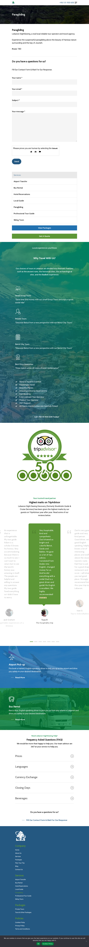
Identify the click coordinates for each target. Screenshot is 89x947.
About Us (18, 853)
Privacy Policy (20, 926)
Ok (38, 944)
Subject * (16, 100)
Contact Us (19, 869)
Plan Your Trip (20, 863)
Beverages (21, 798)
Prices (18, 756)
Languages (21, 766)
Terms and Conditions (22, 929)
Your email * (17, 89)
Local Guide (19, 200)
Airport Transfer (20, 181)
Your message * (18, 111)
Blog (16, 866)
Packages (18, 860)
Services (18, 856)
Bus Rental (18, 188)
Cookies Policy (20, 922)
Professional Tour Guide (24, 213)
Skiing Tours (19, 220)
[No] (86, 941)
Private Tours (19, 909)
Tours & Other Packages (23, 912)
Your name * (17, 78)
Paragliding (18, 207)
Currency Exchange (26, 777)
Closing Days (22, 787)
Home (17, 850)
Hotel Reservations (22, 194)
